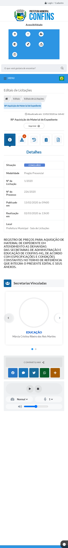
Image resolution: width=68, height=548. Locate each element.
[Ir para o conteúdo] (25, 54)
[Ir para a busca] (42, 54)
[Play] (30, 389)
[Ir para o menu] (34, 54)
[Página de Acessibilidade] (14, 54)
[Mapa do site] (41, 44)
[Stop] (38, 389)
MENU (11, 78)
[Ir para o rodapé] (50, 54)
